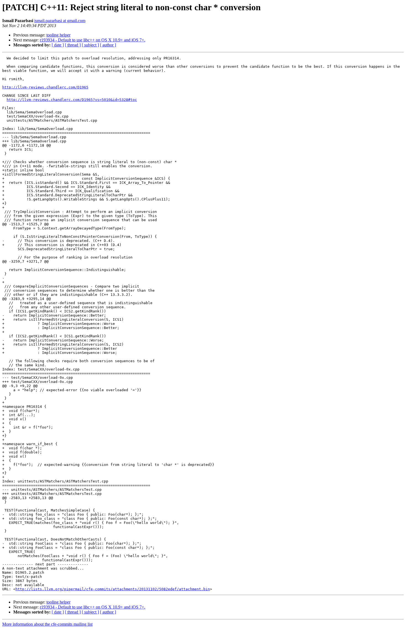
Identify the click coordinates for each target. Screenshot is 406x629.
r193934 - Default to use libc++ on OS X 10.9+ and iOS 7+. (92, 40)
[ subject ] (90, 45)
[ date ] (58, 45)
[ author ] (108, 45)
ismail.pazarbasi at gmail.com (59, 20)
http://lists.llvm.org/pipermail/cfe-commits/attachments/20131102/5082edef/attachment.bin (112, 589)
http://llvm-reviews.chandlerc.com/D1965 (45, 87)
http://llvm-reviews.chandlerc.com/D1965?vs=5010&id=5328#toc (72, 100)
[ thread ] (73, 45)
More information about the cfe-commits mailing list (47, 624)
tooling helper (58, 35)
